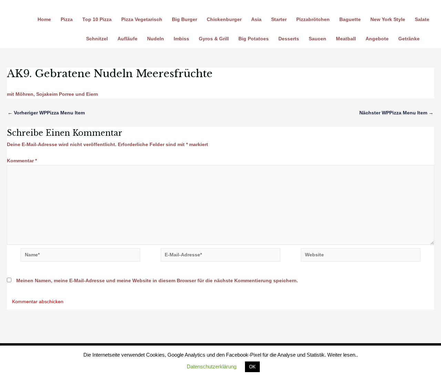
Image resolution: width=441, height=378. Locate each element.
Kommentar (22, 160)
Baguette (350, 19)
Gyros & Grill (214, 38)
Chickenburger (224, 19)
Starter (279, 19)
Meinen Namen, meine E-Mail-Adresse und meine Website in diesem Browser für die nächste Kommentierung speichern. (157, 280)
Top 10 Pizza (97, 19)
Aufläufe (127, 38)
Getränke (409, 38)
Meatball (346, 38)
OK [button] (252, 366)
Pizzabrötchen (313, 19)
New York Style (387, 19)
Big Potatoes (253, 38)
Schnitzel (97, 38)
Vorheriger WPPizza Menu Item (46, 112)
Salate (422, 19)
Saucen (317, 38)
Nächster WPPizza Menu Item (396, 112)
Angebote (377, 38)
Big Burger (184, 19)
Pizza (67, 19)
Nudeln (155, 38)
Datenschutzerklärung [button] (211, 366)
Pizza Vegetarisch (141, 19)
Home (44, 19)
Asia (256, 19)
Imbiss (181, 38)
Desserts (288, 38)
